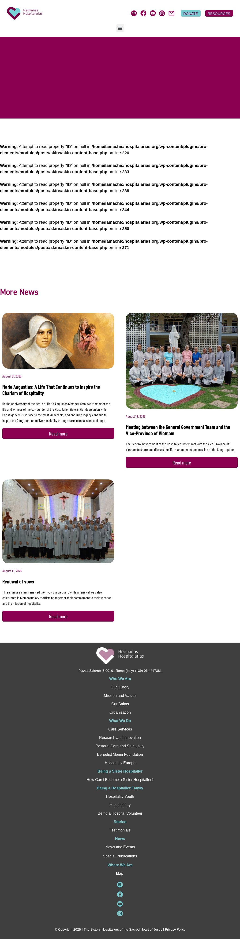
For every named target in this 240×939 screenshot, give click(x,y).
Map (120, 873)
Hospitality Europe (120, 763)
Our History (120, 687)
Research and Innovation (120, 738)
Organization (120, 712)
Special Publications (120, 856)
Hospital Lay (120, 805)
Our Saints (120, 704)
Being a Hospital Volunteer (120, 813)
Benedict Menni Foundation (120, 754)
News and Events (120, 847)
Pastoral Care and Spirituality (120, 746)
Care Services (120, 729)
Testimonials (120, 830)
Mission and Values (120, 696)
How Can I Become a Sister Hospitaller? (120, 780)
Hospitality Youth (120, 797)
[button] (120, 28)
